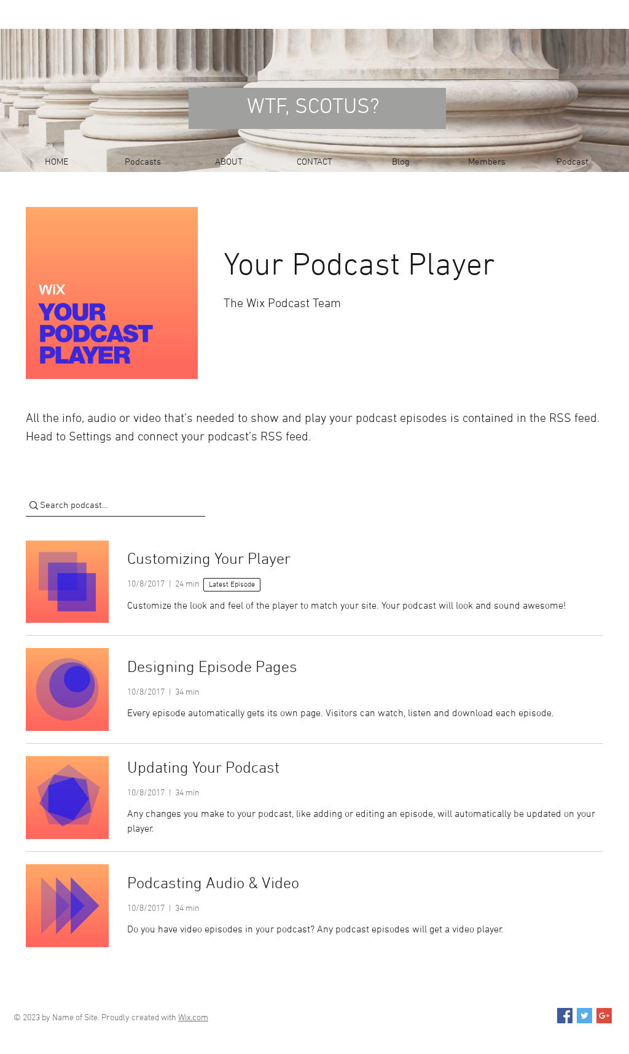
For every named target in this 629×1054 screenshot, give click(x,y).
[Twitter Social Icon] (584, 1015)
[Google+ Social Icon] (604, 1015)
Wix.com (193, 1018)
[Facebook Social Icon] (564, 1015)
